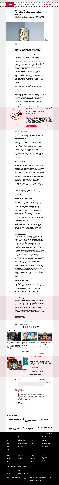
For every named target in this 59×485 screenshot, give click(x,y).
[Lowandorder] (16, 390)
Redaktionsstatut (37, 477)
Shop (7, 472)
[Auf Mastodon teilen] (25, 327)
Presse (31, 445)
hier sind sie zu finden (25, 384)
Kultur (11, 7)
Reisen (8, 469)
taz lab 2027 (32, 461)
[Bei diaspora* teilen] (33, 327)
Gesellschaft (9, 442)
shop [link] (15, 1)
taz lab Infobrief (21, 459)
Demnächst (32, 455)
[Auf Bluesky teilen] (27, 327)
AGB (44, 479)
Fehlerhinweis (26, 324)
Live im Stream (32, 458)
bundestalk (9, 455)
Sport (8, 445)
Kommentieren (21, 324)
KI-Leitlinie (50, 477)
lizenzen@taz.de (13, 478)
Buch (14, 7)
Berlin (8, 446)
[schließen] (51, 108)
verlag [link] (7, 1)
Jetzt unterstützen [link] (20, 317)
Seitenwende (47, 479)
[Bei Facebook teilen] (29, 327)
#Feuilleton (31, 321)
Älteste (43, 379)
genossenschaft (44, 440)
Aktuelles (31, 439)
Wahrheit (8, 449)
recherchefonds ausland (46, 443)
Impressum (41, 479)
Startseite (8, 7)
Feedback (20, 468)
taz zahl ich (44, 442)
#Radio (28, 321)
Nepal (19, 439)
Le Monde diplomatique (46, 458)
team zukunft (20, 455)
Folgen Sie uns (44, 433)
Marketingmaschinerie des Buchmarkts (23, 86)
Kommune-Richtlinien (44, 477)
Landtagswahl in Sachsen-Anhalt (22, 444)
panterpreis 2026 (45, 446)
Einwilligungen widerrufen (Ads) (35, 480)
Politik (8, 439)
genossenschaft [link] (45, 1)
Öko (7, 440)
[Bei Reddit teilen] (36, 327)
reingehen (8, 462)
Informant (32, 479)
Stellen (31, 443)
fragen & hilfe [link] (19, 1)
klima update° (9, 458)
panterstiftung (44, 445)
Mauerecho (9, 459)
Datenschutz (36, 479)
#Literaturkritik (24, 321)
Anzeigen (8, 473)
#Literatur (19, 321)
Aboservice (20, 470)
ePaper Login (20, 471)
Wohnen (19, 442)
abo (42, 439)
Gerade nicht (48, 108)
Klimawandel (20, 446)
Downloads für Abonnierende (23, 473)
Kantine (8, 470)
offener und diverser (19, 136)
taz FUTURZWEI (44, 457)
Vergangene (32, 459)
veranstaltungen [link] (11, 1)
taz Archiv (43, 460)
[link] (15, 4)
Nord (7, 448)
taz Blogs (43, 455)
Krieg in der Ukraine (21, 440)
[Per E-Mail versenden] (23, 327)
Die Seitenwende (33, 442)
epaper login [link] (50, 1)
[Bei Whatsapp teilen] (31, 327)
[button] (52, 4)
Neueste (40, 379)
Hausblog (32, 440)
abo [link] (41, 1)
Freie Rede (8, 461)
